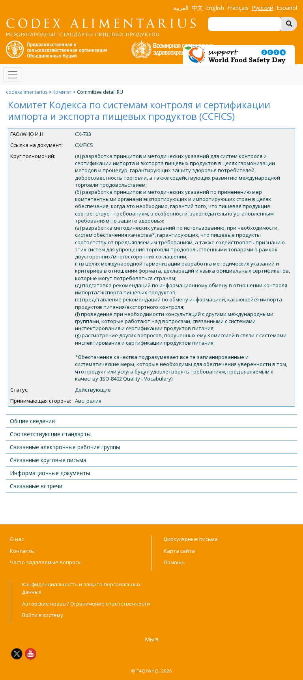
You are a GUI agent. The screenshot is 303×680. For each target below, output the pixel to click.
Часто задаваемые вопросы (46, 562)
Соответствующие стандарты (50, 434)
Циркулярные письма (191, 539)
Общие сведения (32, 421)
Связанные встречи (36, 486)
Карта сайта (179, 550)
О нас (17, 539)
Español (287, 7)
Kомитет (62, 92)
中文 (197, 7)
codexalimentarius (26, 92)
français (238, 7)
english (215, 7)
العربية (181, 7)
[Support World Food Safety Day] (239, 54)
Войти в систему (42, 615)
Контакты (22, 550)
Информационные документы (50, 473)
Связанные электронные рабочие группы (65, 447)
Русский (262, 7)
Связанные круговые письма (48, 460)
